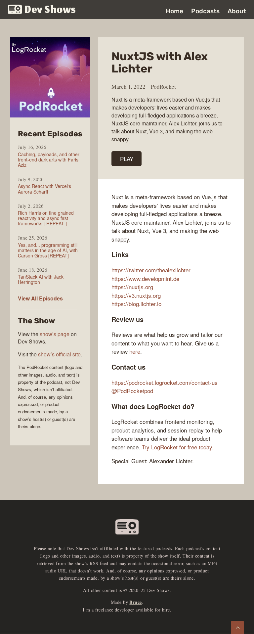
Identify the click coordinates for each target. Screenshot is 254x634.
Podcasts (205, 11)
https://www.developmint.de (145, 278)
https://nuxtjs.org (132, 287)
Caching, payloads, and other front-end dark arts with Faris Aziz (48, 159)
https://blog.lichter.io (136, 303)
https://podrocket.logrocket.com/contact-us (164, 382)
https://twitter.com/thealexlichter (150, 270)
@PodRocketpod (132, 390)
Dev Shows (50, 10)
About (237, 11)
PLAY (126, 159)
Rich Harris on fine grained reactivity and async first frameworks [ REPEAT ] (46, 218)
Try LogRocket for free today (177, 447)
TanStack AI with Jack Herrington (41, 279)
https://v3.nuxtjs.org (136, 295)
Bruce (135, 602)
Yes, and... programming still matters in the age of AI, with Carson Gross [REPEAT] (48, 250)
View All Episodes (40, 298)
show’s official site (59, 354)
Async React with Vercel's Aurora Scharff (44, 188)
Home (174, 11)
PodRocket (163, 86)
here (134, 351)
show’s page (54, 334)
